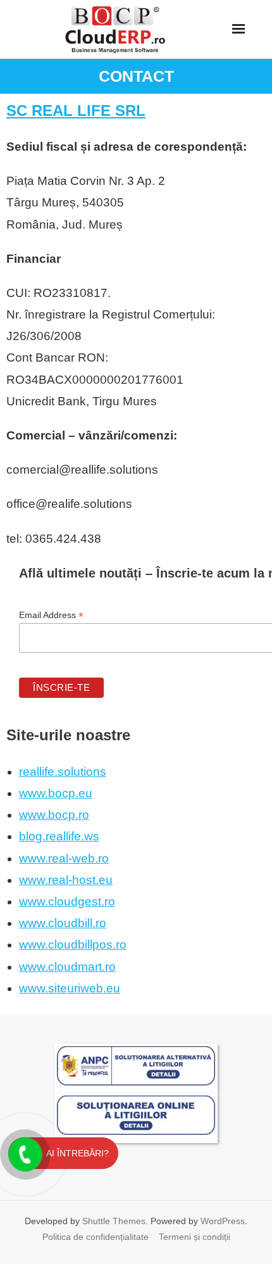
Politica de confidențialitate (95, 1237)
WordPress (223, 1221)
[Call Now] (24, 1153)
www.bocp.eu (55, 793)
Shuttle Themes (113, 1221)
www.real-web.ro (64, 858)
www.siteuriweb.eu (69, 988)
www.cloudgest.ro (67, 901)
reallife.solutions (62, 771)
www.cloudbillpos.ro (73, 944)
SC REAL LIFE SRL (75, 110)
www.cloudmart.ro (67, 966)
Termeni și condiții (194, 1237)
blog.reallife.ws (59, 836)
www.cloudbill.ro (62, 923)
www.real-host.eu (66, 880)
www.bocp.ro (54, 814)
